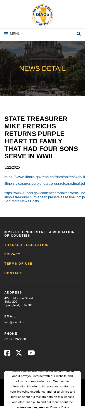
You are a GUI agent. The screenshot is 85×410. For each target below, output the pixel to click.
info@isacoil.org (15, 322)
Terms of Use (18, 263)
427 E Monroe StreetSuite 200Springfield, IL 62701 (18, 301)
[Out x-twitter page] (18, 354)
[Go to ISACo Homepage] (42, 15)
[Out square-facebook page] (7, 354)
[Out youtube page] (31, 354)
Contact (13, 273)
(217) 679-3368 (15, 339)
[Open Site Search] (79, 34)
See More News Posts (21, 201)
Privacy (12, 254)
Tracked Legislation (26, 245)
